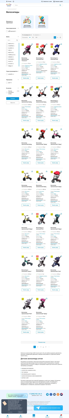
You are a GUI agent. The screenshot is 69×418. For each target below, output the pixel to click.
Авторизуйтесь (25, 74)
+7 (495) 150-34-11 (35, 394)
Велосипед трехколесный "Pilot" (56, 270)
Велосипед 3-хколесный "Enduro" (26, 270)
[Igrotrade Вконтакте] (54, 394)
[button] (47, 97)
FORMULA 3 (27, 66)
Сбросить (12, 102)
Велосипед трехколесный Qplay (27, 101)
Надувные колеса (28, 65)
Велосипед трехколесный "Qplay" (41, 143)
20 (29, 37)
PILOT (40, 65)
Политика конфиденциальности (33, 406)
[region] (12, 31)
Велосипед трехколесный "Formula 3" (25, 59)
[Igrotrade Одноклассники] (58, 394)
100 (36, 37)
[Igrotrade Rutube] (61, 394)
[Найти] (60, 5)
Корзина (60, 416)
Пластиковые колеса (26, 107)
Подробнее (10, 412)
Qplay (26, 109)
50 (33, 37)
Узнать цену (26, 78)
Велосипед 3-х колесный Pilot (39, 58)
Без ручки (27, 149)
